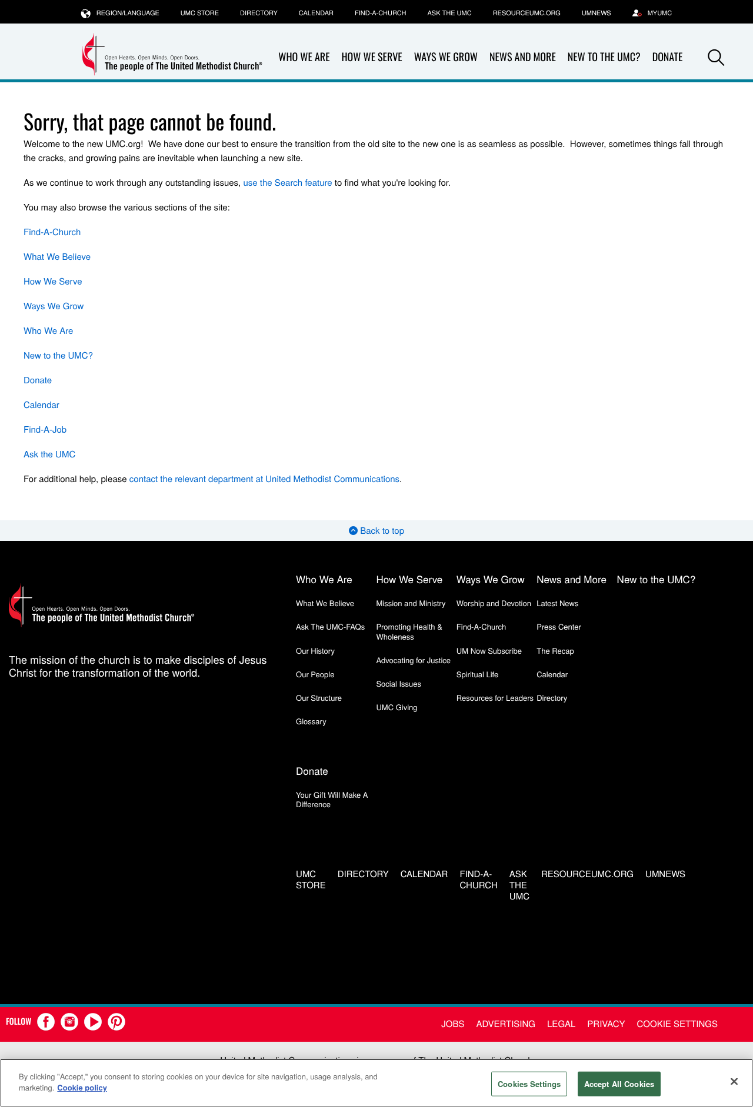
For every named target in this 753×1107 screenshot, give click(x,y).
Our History (315, 650)
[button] (716, 57)
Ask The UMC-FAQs (330, 626)
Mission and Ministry (410, 602)
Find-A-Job (45, 429)
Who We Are (303, 57)
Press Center (559, 626)
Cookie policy (82, 1087)
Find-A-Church (380, 13)
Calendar (316, 13)
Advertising (505, 1024)
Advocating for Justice (413, 659)
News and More (522, 57)
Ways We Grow (446, 57)
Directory (259, 13)
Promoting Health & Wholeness (409, 631)
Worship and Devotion (494, 602)
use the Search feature (287, 182)
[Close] (734, 1081)
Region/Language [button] (127, 13)
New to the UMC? (604, 57)
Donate (38, 380)
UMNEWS (596, 13)
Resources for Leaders (495, 697)
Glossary (311, 721)
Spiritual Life (477, 674)
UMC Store (200, 13)
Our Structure (319, 697)
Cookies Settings (529, 1083)
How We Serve (371, 57)
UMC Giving (396, 707)
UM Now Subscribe (489, 650)
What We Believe (57, 256)
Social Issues (398, 683)
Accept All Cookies (619, 1083)
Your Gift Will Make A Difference (332, 799)
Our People (315, 674)
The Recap (555, 650)
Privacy (606, 1024)
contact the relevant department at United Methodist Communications (264, 479)
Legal (561, 1024)
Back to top (381, 530)
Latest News (557, 602)
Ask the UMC (449, 13)
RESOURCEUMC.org (527, 13)
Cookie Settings (677, 1024)
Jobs (452, 1024)
